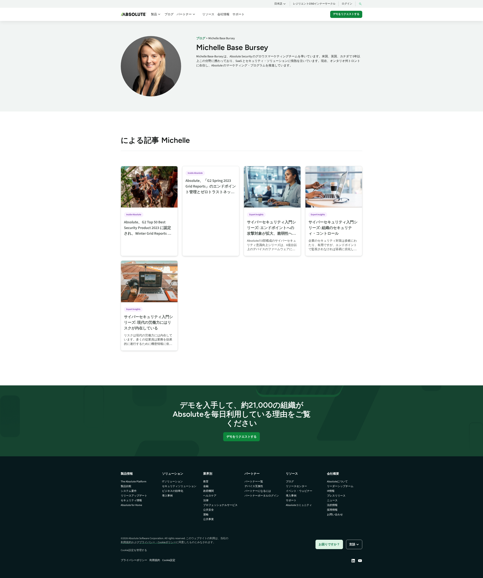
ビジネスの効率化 (172, 491)
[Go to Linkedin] (353, 560)
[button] (280, 4)
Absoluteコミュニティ (299, 505)
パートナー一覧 (254, 481)
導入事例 (167, 496)
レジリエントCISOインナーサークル (314, 4)
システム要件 (129, 491)
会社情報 (223, 14)
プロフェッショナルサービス (220, 505)
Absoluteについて (337, 481)
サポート (238, 14)
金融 (205, 486)
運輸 (205, 515)
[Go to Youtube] (360, 560)
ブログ (169, 14)
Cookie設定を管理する (134, 550)
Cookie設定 (168, 560)
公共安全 (208, 510)
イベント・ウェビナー (299, 491)
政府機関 (208, 491)
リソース (208, 14)
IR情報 (331, 491)
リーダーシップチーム (340, 486)
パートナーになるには (258, 491)
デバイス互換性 (254, 486)
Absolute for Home (131, 505)
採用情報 (332, 510)
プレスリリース (336, 496)
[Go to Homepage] (133, 14)
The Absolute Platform (133, 481)
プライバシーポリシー (134, 560)
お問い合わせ (335, 515)
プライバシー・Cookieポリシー (157, 542)
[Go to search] (360, 4)
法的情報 (332, 505)
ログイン (347, 4)
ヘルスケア (209, 496)
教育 (205, 481)
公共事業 (208, 519)
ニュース (332, 500)
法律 (205, 500)
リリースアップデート (134, 496)
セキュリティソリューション (179, 486)
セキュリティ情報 (131, 500)
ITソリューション (172, 481)
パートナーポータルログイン (262, 496)
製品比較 (126, 486)
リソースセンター (296, 486)
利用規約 (126, 542)
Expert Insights (256, 214)
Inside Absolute (133, 214)
